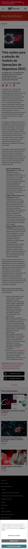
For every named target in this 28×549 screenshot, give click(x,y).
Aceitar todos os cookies (14, 546)
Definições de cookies (14, 535)
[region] (14, 534)
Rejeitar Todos (14, 541)
